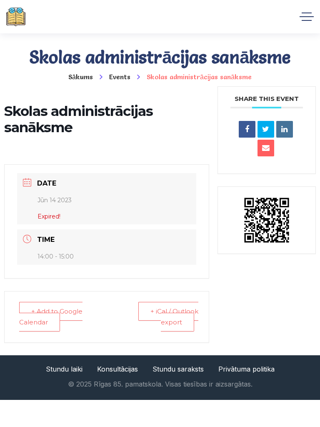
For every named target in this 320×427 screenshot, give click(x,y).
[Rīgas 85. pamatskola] (15, 17)
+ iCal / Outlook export (174, 316)
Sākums (80, 77)
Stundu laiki (64, 369)
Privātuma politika (246, 369)
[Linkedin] (284, 129)
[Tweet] (266, 129)
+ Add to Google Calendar (50, 316)
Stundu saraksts (178, 369)
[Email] (266, 148)
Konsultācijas (117, 369)
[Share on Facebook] (247, 129)
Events (119, 77)
